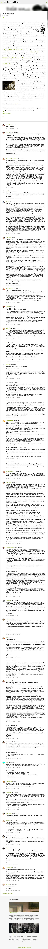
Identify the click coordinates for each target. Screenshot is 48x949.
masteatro (8, 820)
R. (6, 637)
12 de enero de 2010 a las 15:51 (13, 615)
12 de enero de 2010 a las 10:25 (13, 417)
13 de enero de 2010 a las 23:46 (13, 809)
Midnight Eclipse (6, 57)
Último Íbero (9, 400)
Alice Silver (8, 328)
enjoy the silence (16, 104)
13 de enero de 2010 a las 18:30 (13, 758)
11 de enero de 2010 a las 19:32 (13, 187)
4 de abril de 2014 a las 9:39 (12, 880)
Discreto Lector (35, 51)
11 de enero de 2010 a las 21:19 (13, 302)
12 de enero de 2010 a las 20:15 (13, 721)
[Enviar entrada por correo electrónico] (3, 112)
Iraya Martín (9, 124)
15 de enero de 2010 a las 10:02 (13, 844)
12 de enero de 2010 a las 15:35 (13, 596)
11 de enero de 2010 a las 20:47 (13, 285)
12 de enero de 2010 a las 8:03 (13, 397)
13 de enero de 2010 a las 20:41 (13, 788)
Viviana (8, 364)
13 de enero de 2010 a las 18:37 (13, 767)
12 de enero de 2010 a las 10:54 (13, 478)
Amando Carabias (10, 288)
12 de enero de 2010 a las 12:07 (13, 567)
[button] (3, 18)
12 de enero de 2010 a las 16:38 (13, 634)
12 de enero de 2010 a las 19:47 (13, 677)
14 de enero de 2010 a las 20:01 (13, 832)
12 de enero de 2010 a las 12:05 (13, 543)
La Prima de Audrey (26, 57)
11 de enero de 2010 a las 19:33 (13, 198)
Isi (6, 342)
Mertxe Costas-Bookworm (12, 158)
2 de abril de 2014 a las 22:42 (12, 864)
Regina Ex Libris (8, 49)
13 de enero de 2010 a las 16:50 (13, 749)
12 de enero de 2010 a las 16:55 (13, 657)
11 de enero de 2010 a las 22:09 (13, 324)
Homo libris (9, 600)
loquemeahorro (9, 420)
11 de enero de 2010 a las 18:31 (13, 155)
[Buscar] (22, 2)
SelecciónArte (15, 57)
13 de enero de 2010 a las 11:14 (13, 738)
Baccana (8, 884)
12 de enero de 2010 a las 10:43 (13, 458)
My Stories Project (10, 547)
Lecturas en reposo (13, 912)
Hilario (7, 191)
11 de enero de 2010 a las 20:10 (13, 233)
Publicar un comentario (7, 893)
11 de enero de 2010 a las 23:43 (13, 378)
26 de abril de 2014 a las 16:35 (13, 890)
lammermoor (9, 237)
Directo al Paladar (18, 49)
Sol (7, 762)
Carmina (8, 201)
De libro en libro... (12, 2)
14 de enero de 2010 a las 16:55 (13, 817)
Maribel (8, 306)
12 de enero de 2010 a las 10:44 (13, 467)
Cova (7, 847)
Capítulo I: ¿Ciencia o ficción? (15, 933)
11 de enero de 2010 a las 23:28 (13, 361)
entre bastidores (6, 113)
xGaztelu (8, 619)
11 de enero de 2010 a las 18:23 (13, 128)
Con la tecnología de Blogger (24, 947)
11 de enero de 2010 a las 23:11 (13, 338)
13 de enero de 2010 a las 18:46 (13, 777)
